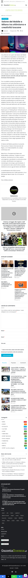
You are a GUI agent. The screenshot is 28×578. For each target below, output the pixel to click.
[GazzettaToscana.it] (10, 5)
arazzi (3, 513)
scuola (13, 520)
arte (7, 513)
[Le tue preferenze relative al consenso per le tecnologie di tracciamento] (25, 575)
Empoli (12, 515)
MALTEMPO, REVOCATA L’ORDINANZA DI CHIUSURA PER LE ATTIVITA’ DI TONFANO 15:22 (18, 392)
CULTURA (4, 429)
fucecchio (4, 518)
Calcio (11, 513)
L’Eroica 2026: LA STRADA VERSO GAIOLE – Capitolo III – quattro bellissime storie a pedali (18, 370)
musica (3, 520)
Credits (16, 568)
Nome (3, 330)
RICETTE (4, 443)
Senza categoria (6, 438)
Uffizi (3, 523)
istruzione (10, 518)
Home (4, 15)
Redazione (6, 30)
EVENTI (4, 424)
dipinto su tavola (5, 515)
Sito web (3, 343)
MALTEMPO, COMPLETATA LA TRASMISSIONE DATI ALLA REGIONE (6, 284)
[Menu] (2, 5)
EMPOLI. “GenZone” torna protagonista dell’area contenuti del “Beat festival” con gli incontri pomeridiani (20, 272)
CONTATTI (3, 533)
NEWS (3, 421)
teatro (18, 520)
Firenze (22, 515)
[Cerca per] (26, 5)
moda (15, 518)
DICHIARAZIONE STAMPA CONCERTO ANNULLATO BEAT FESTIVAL (18, 400)
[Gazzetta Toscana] (14, 10)
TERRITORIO (5, 433)
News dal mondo (6, 454)
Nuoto (8, 520)
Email (3, 337)
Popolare (13, 362)
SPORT (4, 431)
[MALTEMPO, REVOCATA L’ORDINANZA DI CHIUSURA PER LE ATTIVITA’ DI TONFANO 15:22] (6, 392)
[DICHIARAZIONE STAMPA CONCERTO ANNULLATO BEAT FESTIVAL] (6, 400)
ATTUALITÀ (8, 15)
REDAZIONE (4, 531)
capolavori (17, 513)
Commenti (23, 362)
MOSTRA (21, 518)
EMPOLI (4, 445)
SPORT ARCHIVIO (6, 436)
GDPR (2, 536)
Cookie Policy (5, 543)
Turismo (22, 520)
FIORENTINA (5, 440)
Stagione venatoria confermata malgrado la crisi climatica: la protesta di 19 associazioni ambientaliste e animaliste (21, 294)
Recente (4, 362)
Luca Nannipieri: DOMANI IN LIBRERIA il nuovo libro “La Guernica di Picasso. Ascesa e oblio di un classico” (18, 408)
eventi (17, 515)
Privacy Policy (5, 540)
